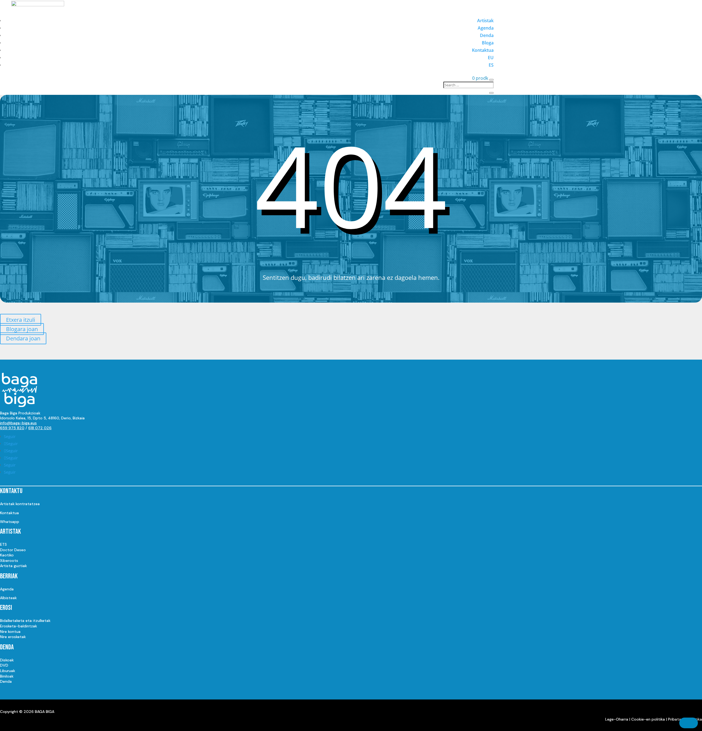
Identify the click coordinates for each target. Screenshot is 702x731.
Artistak (485, 21)
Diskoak (7, 660)
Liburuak (7, 670)
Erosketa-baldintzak (18, 626)
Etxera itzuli (20, 319)
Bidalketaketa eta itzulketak (25, 620)
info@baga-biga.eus (18, 422)
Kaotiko (7, 555)
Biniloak (6, 676)
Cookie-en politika (648, 719)
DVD (4, 665)
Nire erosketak (13, 636)
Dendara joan (23, 338)
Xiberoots (9, 560)
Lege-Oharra (616, 719)
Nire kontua (10, 631)
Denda (487, 35)
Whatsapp (9, 521)
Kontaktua (483, 50)
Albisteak (8, 597)
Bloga (488, 43)
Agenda (486, 28)
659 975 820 (12, 427)
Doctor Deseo (13, 549)
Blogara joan (22, 329)
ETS (3, 544)
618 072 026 (40, 427)
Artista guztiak (13, 565)
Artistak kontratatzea (20, 503)
